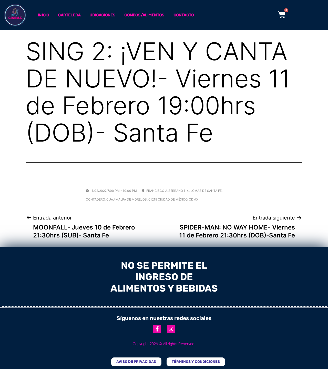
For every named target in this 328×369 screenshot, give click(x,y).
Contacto (183, 15)
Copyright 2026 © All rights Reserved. (164, 344)
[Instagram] (171, 329)
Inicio (43, 15)
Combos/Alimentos (144, 15)
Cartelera (69, 15)
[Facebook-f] (157, 329)
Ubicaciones (102, 15)
